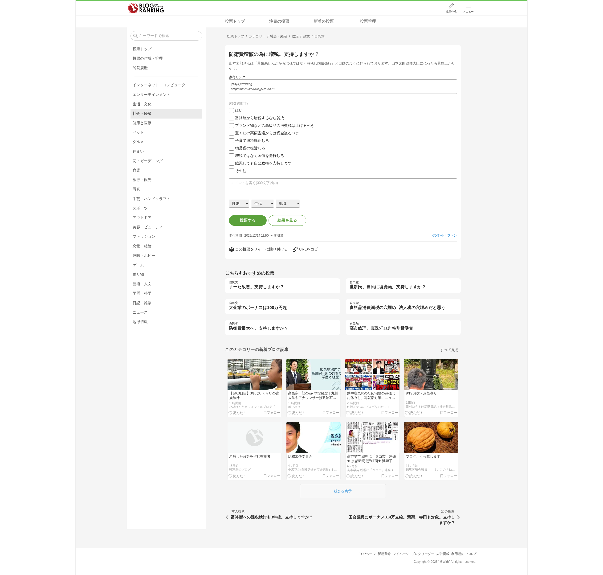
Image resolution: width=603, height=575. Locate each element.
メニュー (468, 11)
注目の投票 (279, 21)
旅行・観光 (142, 180)
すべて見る (449, 350)
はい (239, 110)
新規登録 (384, 554)
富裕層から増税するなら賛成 (259, 118)
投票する (248, 220)
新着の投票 (324, 21)
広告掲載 (442, 554)
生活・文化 (142, 104)
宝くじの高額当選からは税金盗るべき (267, 133)
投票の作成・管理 (148, 58)
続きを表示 (343, 491)
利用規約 (457, 554)
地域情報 (140, 322)
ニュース (140, 312)
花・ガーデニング (148, 161)
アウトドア (142, 218)
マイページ (401, 554)
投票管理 (368, 21)
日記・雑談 (142, 303)
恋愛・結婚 (142, 246)
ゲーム (138, 265)
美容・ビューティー (150, 227)
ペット (138, 132)
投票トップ (235, 21)
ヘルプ (471, 554)
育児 (136, 170)
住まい (138, 151)
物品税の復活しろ (250, 148)
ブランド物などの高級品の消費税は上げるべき (274, 125)
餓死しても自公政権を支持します (263, 163)
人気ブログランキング (146, 8)
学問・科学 (142, 293)
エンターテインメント (151, 95)
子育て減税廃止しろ (252, 141)
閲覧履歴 (140, 68)
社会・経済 (142, 113)
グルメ (138, 142)
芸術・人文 (142, 284)
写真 (136, 189)
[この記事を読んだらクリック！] (237, 412)
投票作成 (451, 11)
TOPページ (367, 554)
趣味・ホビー (144, 256)
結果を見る (287, 220)
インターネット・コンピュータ (159, 85)
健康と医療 (142, 123)
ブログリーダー (422, 554)
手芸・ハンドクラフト (151, 199)
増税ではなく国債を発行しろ (259, 156)
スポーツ (140, 208)
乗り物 (138, 274)
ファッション (144, 236)
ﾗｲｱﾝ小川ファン (446, 235)
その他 (240, 171)
